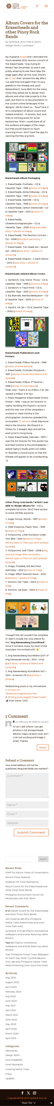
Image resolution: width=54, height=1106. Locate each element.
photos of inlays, (33, 538)
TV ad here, (24, 421)
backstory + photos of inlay (21, 578)
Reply (42, 747)
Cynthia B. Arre (17, 42)
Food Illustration (14, 1064)
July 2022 (10, 996)
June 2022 (11, 1001)
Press (8, 1074)
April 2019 (10, 1038)
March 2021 (11, 1015)
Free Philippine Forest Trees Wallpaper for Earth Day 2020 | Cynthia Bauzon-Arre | (27, 958)
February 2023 (13, 991)
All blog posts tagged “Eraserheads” (27, 697)
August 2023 (12, 982)
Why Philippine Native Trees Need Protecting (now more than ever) (24, 923)
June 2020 (11, 1019)
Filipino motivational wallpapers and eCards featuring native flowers (26, 935)
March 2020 (12, 1033)
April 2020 (11, 1029)
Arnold (23, 56)
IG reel (12, 78)
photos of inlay (33, 570)
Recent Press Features (17, 877)
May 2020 (10, 1024)
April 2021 (10, 1010)
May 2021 (10, 1005)
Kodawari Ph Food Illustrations (22, 882)
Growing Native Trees (17, 1069)
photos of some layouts (19, 366)
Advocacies (11, 1050)
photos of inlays (38, 188)
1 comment (28, 45)
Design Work (12, 45)
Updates (10, 1078)
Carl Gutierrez (12, 919)
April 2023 (11, 987)
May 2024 (10, 977)
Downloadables (13, 1060)
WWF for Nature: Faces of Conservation (26, 872)
